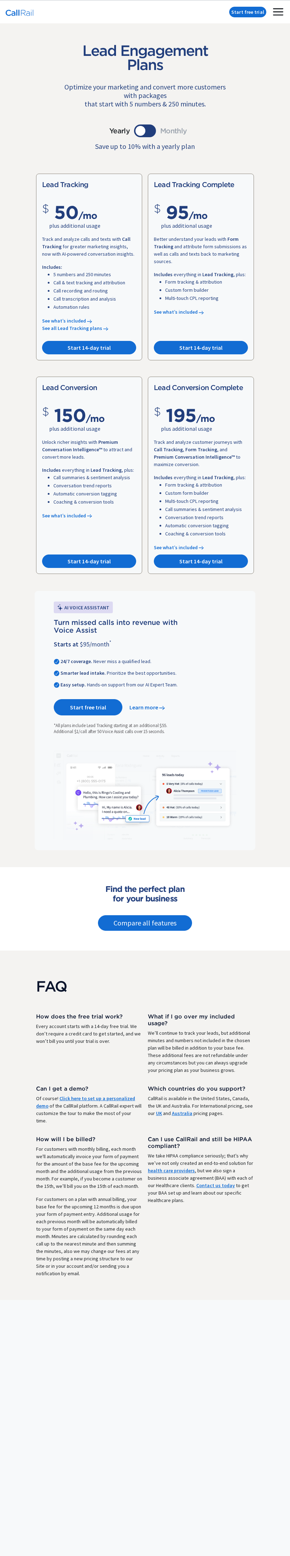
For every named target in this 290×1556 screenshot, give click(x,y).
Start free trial (247, 12)
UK (159, 1113)
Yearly (119, 130)
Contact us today (215, 1185)
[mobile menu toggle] (278, 12)
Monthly (173, 130)
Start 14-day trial (89, 347)
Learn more (144, 707)
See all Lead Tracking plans (72, 328)
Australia (182, 1113)
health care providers (171, 1170)
